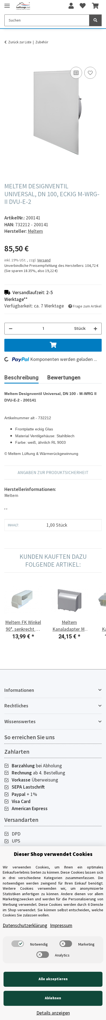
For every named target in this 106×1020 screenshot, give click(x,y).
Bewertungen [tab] (63, 377)
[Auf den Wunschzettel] (90, 73)
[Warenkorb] (95, 6)
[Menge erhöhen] (95, 328)
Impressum (61, 925)
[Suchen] (95, 20)
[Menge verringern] (11, 328)
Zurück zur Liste (19, 42)
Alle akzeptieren (53, 979)
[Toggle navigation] (7, 3)
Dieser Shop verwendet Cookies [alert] (53, 853)
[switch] (17, 943)
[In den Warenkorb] (8, 59)
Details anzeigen (53, 1013)
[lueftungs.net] (23, 6)
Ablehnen (53, 998)
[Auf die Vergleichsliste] (76, 73)
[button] (71, 6)
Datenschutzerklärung (25, 925)
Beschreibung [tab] (21, 377)
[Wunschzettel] (83, 6)
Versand (44, 260)
